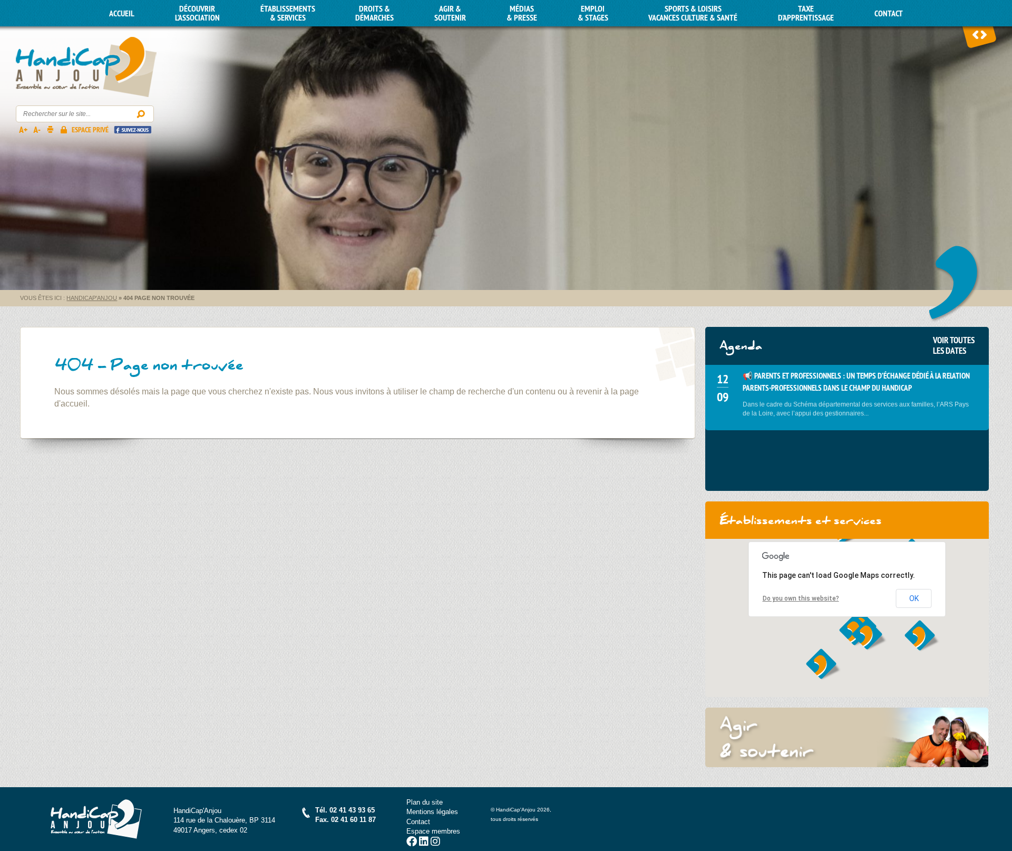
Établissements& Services (287, 13)
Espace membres (433, 831)
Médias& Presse (522, 13)
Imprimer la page (50, 129)
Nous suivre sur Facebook (132, 129)
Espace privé (90, 129)
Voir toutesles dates (954, 345)
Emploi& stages (593, 13)
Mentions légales (432, 812)
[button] (869, 635)
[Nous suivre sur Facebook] (411, 843)
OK (914, 598)
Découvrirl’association (197, 13)
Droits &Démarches (374, 13)
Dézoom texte (36, 129)
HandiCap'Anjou (86, 67)
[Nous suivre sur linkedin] (424, 843)
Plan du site (424, 802)
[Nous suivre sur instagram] (435, 843)
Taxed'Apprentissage (806, 13)
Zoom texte (22, 129)
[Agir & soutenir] (847, 737)
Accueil (121, 13)
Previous (975, 34)
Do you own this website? (801, 598)
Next (983, 34)
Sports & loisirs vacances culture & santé (692, 13)
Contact (888, 13)
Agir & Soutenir (450, 13)
